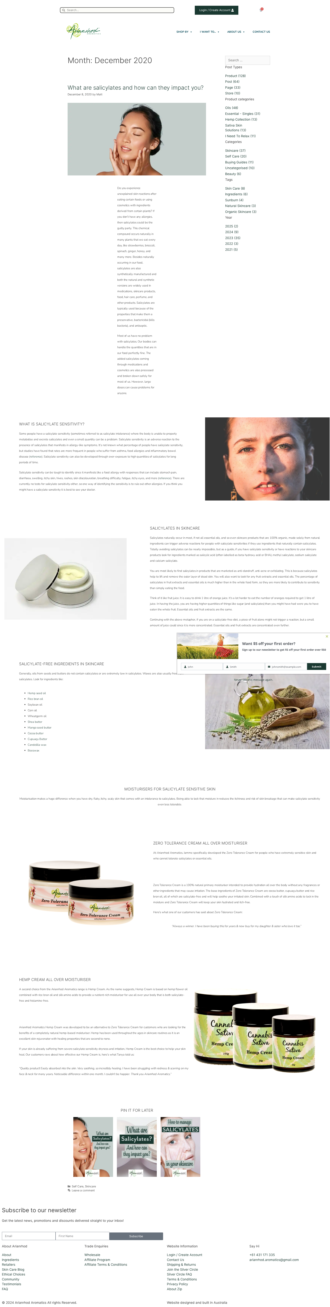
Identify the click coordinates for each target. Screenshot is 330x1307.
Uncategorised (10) (240, 168)
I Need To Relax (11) (240, 136)
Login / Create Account (184, 1255)
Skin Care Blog (13, 1269)
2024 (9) (232, 232)
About (6, 1255)
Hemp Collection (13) (241, 119)
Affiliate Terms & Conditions (105, 1264)
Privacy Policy (177, 1284)
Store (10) (232, 93)
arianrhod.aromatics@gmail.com (274, 1260)
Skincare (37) (235, 151)
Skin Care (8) (235, 188)
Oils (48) (231, 108)
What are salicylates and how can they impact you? (136, 87)
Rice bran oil (35, 699)
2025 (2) (231, 226)
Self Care (77, 1186)
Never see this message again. (253, 679)
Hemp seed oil (37, 693)
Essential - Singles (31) (242, 114)
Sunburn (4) (234, 200)
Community (10, 1279)
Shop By (182, 32)
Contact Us (261, 32)
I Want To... (208, 32)
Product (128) (235, 76)
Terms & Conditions (182, 1279)
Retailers (8, 1264)
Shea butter (35, 722)
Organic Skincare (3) (240, 212)
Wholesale (92, 1255)
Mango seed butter (39, 727)
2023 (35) (232, 238)
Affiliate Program (97, 1260)
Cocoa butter (36, 733)
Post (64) (232, 82)
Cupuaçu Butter (37, 739)
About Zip (174, 1289)
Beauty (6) (233, 174)
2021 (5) (231, 250)
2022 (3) (231, 244)
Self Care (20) (236, 156)
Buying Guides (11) (239, 162)
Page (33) (232, 87)
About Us (234, 32)
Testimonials (11, 1284)
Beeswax (33, 750)
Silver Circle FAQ (179, 1274)
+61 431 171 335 (262, 1255)
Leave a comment (83, 1190)
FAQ (5, 1289)
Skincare (90, 1186)
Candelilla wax (37, 745)
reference (36, 456)
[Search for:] (247, 60)
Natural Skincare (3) (240, 206)
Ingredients (10, 1260)
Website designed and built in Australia (197, 1303)
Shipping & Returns (181, 1264)
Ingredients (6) (236, 194)
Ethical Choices (13, 1274)
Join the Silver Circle (182, 1269)
